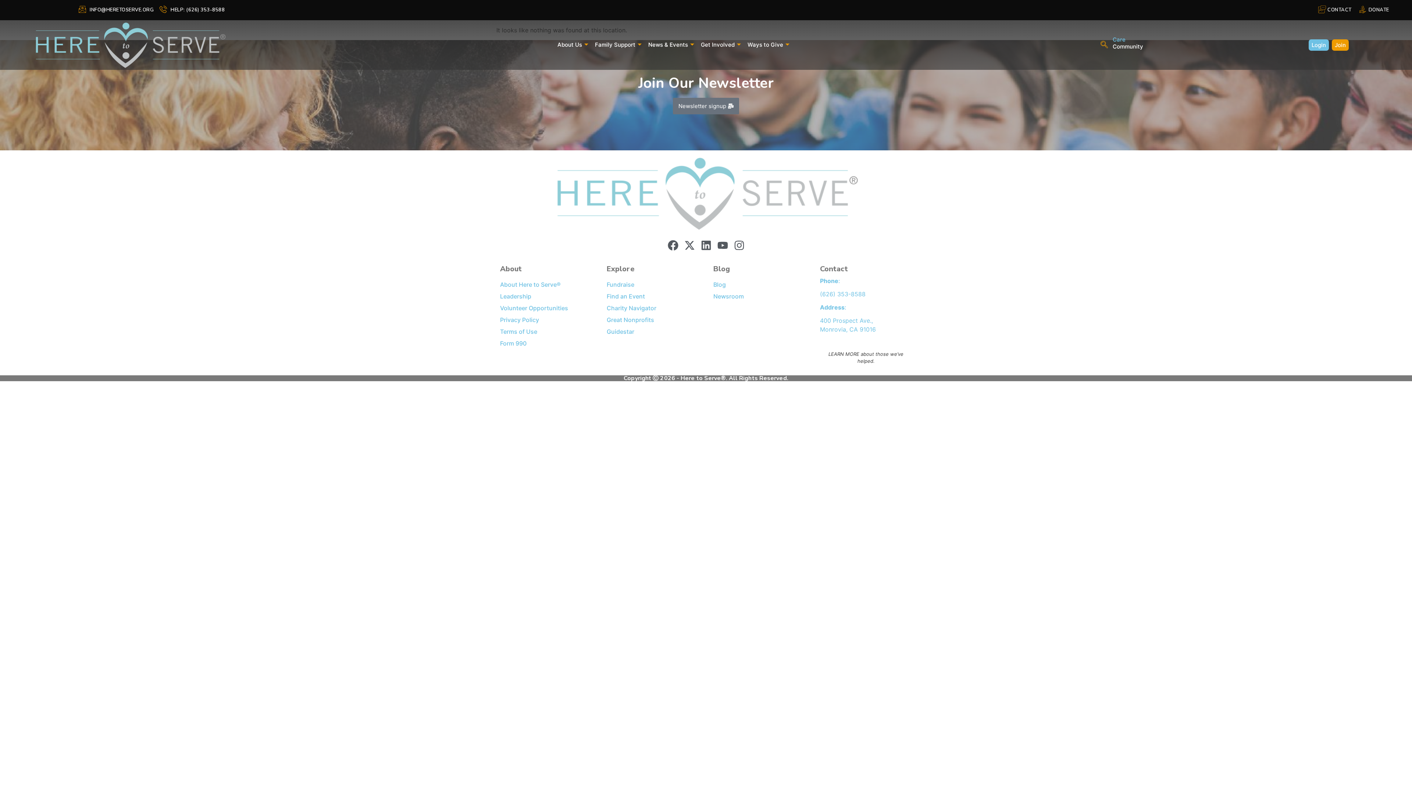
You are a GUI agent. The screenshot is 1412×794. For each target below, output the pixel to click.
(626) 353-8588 (843, 294)
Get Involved (718, 44)
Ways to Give (765, 44)
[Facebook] (673, 245)
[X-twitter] (689, 245)
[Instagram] (739, 245)
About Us (569, 44)
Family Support (615, 44)
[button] (1104, 45)
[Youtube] (722, 245)
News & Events (668, 44)
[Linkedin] (706, 245)
